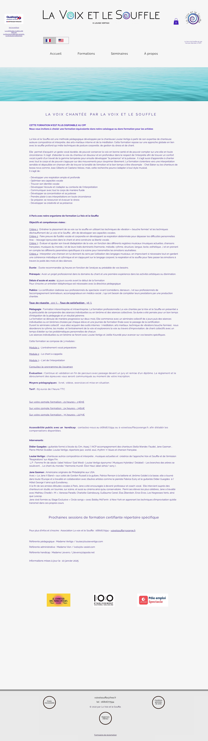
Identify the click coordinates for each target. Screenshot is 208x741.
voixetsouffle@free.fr (105, 697)
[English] (62, 40)
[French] (49, 40)
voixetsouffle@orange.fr (134, 427)
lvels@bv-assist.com (84, 547)
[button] (176, 21)
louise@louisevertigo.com (89, 541)
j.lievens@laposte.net (83, 552)
